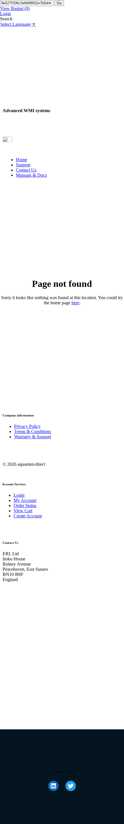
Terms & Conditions (32, 431)
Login (5, 13)
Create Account (28, 515)
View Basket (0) (15, 8)
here (75, 302)
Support (23, 164)
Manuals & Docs (31, 175)
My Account (25, 500)
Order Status (25, 505)
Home (21, 159)
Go (59, 3)
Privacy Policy (27, 426)
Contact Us (26, 169)
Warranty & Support (32, 436)
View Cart (23, 510)
